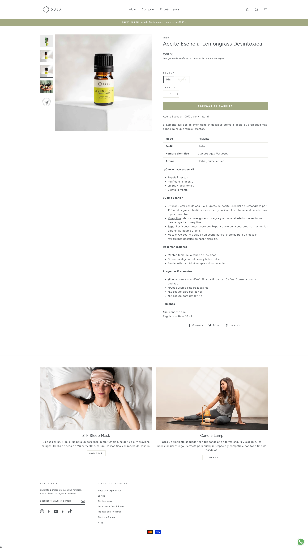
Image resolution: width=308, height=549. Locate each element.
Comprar (148, 9)
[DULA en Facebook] (49, 511)
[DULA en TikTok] (70, 511)
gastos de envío (176, 58)
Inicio (132, 9)
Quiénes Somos (106, 517)
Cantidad (170, 87)
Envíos (101, 496)
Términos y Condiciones (111, 506)
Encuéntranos (170, 9)
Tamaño (169, 73)
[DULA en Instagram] (42, 511)
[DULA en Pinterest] (63, 511)
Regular (182, 79)
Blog (100, 522)
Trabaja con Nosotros (109, 511)
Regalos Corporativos (109, 490)
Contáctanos (105, 501)
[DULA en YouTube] (56, 511)
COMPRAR (96, 453)
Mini (168, 79)
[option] (154, 22)
